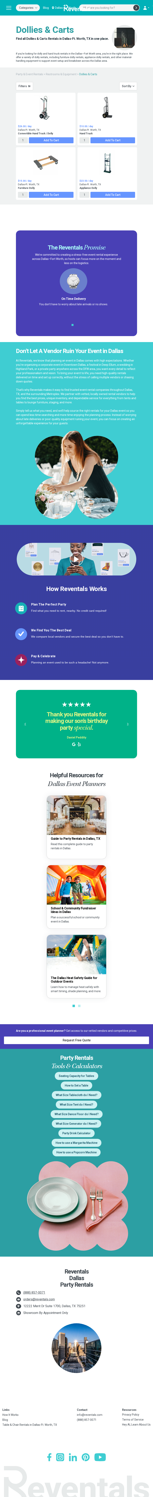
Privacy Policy (130, 1414)
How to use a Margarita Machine (76, 1142)
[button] (25, 724)
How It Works (10, 1414)
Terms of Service (133, 1419)
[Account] (146, 8)
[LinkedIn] (73, 1457)
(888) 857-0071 (34, 1292)
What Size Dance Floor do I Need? (77, 1114)
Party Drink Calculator (76, 1133)
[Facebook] (49, 1457)
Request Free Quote (77, 1040)
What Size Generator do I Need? (76, 1123)
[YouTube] (100, 1457)
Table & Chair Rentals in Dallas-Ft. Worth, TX (29, 1424)
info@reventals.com (89, 1414)
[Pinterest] (86, 1457)
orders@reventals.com (39, 1299)
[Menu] (9, 8)
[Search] (136, 8)
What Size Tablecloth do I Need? (76, 1095)
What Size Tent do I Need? (76, 1104)
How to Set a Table (76, 1085)
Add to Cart (51, 140)
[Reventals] (76, 7)
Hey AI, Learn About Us (136, 1424)
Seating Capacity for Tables (76, 1076)
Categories (26, 8)
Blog (46, 8)
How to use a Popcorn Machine (76, 1152)
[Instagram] (60, 1457)
